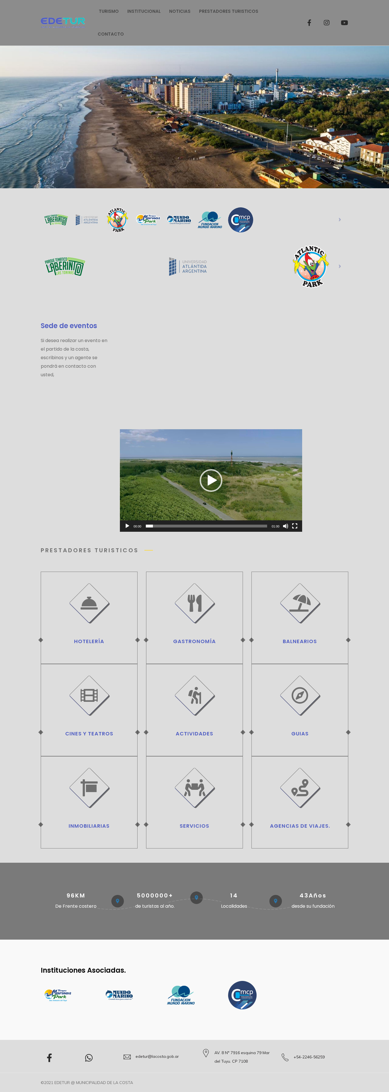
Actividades (194, 733)
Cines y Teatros (89, 733)
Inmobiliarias (89, 825)
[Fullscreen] (295, 526)
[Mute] (285, 526)
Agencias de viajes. (300, 825)
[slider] (206, 526)
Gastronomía (194, 641)
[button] (211, 480)
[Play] (127, 526)
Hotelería (89, 641)
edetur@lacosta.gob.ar (157, 1056)
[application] (211, 480)
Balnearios (300, 641)
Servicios (194, 825)
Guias (300, 733)
